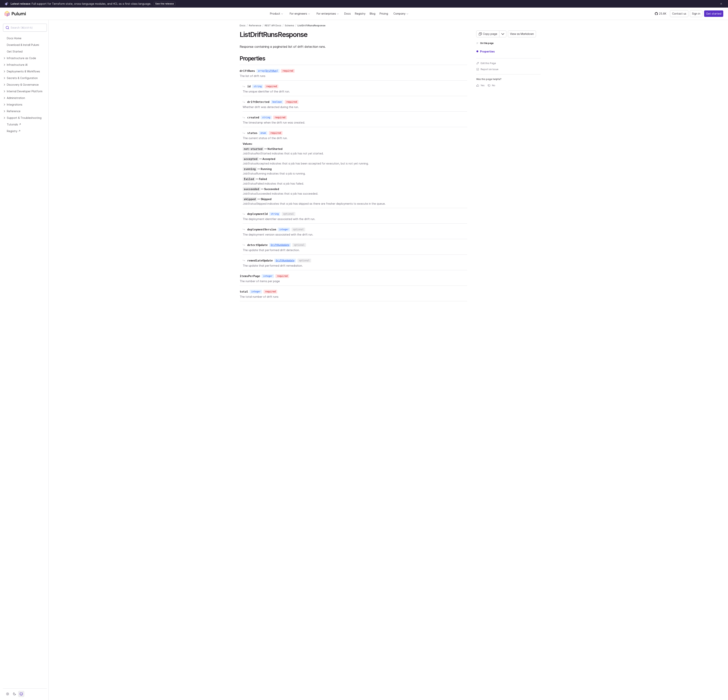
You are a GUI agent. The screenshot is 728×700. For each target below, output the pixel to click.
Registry (360, 13)
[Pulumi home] (15, 13)
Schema (289, 25)
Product (275, 13)
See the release (164, 3)
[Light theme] (8, 694)
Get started (713, 13)
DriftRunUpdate (280, 245)
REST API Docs (273, 25)
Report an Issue (489, 69)
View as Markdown (522, 33)
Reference (255, 25)
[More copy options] (502, 34)
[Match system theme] (21, 694)
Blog (372, 13)
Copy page (490, 33)
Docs (347, 13)
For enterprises (326, 13)
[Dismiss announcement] (721, 4)
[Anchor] (310, 34)
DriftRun (271, 71)
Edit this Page (488, 63)
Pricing (384, 13)
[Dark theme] (14, 694)
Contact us (679, 13)
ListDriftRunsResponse (311, 25)
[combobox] (25, 28)
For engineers (298, 13)
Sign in (696, 13)
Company (399, 13)
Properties (487, 51)
